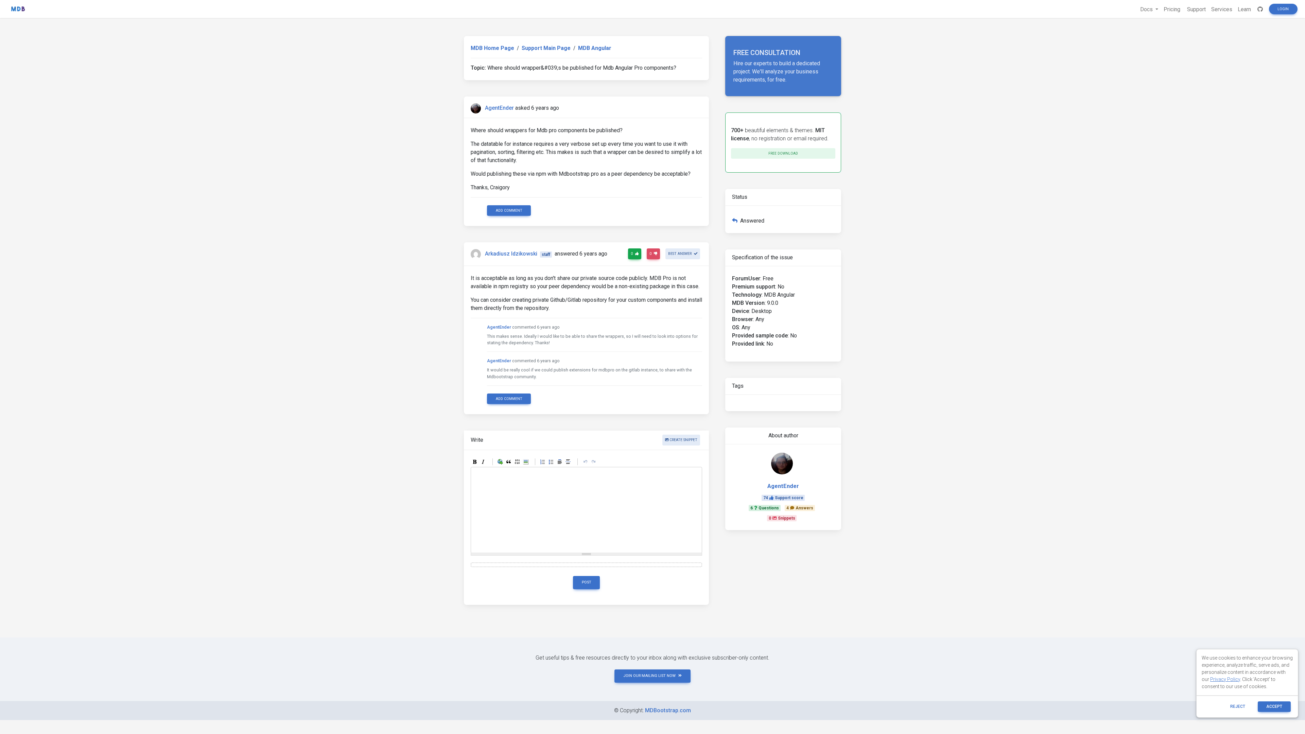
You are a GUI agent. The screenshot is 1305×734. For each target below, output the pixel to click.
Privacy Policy (1225, 679)
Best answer (680, 253)
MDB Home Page (492, 48)
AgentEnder (499, 108)
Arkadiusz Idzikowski (511, 254)
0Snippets (782, 518)
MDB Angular (594, 48)
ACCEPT (1274, 706)
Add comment (509, 210)
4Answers (799, 508)
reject (1237, 706)
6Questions (764, 508)
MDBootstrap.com (668, 710)
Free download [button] (783, 153)
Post (586, 582)
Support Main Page (546, 48)
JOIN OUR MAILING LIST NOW (649, 676)
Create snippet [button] (682, 440)
